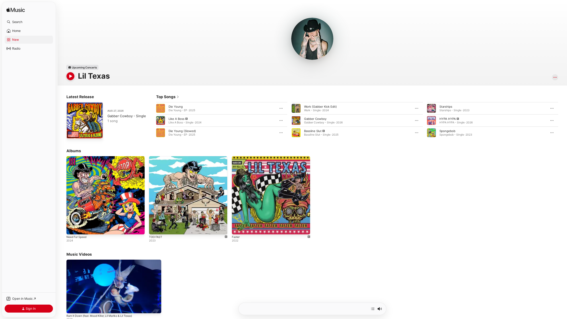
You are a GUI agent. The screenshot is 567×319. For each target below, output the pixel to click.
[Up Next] (372, 309)
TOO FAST (156, 158)
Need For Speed (77, 158)
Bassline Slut (313, 131)
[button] (29, 22)
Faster (236, 158)
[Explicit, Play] (160, 120)
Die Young (176, 106)
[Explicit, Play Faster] (237, 229)
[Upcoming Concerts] (82, 67)
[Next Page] (562, 120)
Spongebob (447, 131)
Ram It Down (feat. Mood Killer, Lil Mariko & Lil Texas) (99, 315)
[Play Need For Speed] (72, 229)
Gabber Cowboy (315, 119)
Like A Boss (176, 119)
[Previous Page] (152, 120)
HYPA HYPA (447, 119)
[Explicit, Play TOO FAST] (154, 229)
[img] (15, 10)
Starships (445, 106)
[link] (167, 96)
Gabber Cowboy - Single (126, 116)
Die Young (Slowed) (182, 131)
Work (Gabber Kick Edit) (320, 106)
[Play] (70, 76)
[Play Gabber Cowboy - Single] (72, 133)
